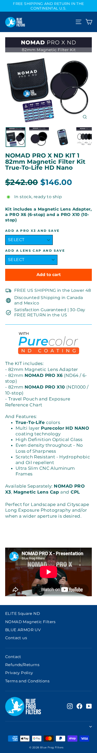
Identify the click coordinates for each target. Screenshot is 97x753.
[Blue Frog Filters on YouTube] (89, 706)
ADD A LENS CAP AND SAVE (35, 250)
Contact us (16, 638)
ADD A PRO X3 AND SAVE (32, 230)
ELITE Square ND (22, 613)
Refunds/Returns (22, 664)
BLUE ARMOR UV (23, 630)
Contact (13, 656)
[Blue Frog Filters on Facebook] (79, 706)
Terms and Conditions (27, 681)
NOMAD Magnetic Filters (30, 622)
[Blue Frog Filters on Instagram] (70, 706)
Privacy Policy (19, 672)
